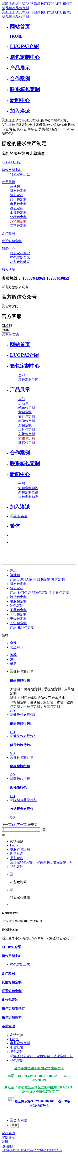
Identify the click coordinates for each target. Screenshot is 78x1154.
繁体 (6, 329)
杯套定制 (58, 579)
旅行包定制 (18, 597)
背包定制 (16, 588)
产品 (13, 570)
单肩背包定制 (59, 592)
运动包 (15, 575)
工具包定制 (18, 610)
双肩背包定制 (38, 592)
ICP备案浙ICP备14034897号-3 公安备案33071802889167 (32, 1150)
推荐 (13, 655)
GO (12, 710)
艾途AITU (17, 647)
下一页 (22, 824)
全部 (21, 375)
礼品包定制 (25, 627)
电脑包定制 (18, 601)
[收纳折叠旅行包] (23, 800)
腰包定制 (44, 579)
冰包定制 (16, 605)
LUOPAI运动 (26, 579)
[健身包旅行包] (21, 757)
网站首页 (20, 344)
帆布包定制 (18, 584)
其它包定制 (18, 623)
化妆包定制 (18, 614)
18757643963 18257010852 (45, 278)
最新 (13, 663)
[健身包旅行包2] (22, 736)
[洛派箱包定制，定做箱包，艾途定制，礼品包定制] (43, 867)
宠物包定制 (18, 618)
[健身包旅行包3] (22, 714)
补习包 (22, 592)
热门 (13, 659)
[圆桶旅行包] (20, 778)
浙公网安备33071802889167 (34, 1101)
